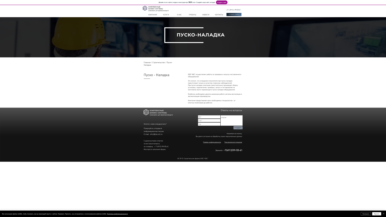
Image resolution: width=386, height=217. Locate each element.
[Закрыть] (383, 213)
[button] (233, 14)
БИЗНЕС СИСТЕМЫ (155, 9)
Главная (147, 62)
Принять (376, 214)
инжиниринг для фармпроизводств (158, 10)
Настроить (365, 214)
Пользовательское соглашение (233, 142)
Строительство (158, 62)
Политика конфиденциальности (212, 142)
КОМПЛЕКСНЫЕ (154, 7)
